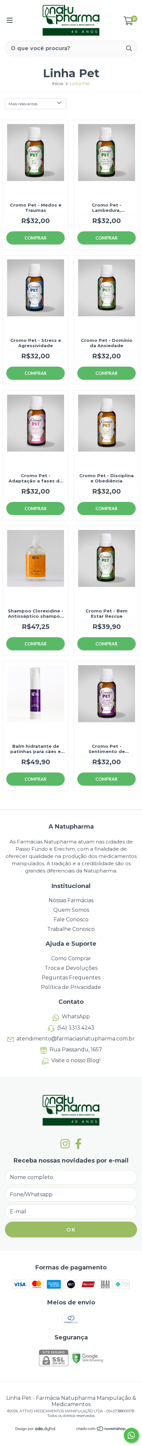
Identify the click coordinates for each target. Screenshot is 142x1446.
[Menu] (9, 20)
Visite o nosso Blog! (75, 1060)
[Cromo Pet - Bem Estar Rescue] (106, 574)
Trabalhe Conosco (71, 929)
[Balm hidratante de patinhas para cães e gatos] (35, 709)
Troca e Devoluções (71, 968)
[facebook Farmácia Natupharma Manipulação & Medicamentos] (78, 1144)
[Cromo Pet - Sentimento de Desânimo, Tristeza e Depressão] (106, 709)
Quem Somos (71, 910)
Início (57, 83)
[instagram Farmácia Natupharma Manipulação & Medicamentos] (65, 1144)
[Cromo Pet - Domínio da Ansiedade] (106, 303)
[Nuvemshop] (101, 1430)
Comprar (35, 238)
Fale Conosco (71, 919)
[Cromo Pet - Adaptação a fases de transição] (35, 439)
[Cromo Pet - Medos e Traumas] (35, 168)
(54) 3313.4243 (75, 1028)
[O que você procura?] (129, 48)
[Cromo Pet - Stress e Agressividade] (35, 303)
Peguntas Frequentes (71, 977)
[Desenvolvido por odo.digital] (35, 1429)
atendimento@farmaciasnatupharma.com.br (76, 1038)
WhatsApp (76, 1016)
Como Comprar (71, 958)
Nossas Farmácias (71, 900)
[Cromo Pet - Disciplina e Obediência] (106, 439)
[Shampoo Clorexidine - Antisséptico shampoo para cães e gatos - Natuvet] (35, 574)
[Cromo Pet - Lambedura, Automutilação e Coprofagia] (106, 168)
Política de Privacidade (71, 987)
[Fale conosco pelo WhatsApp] (131, 1435)
